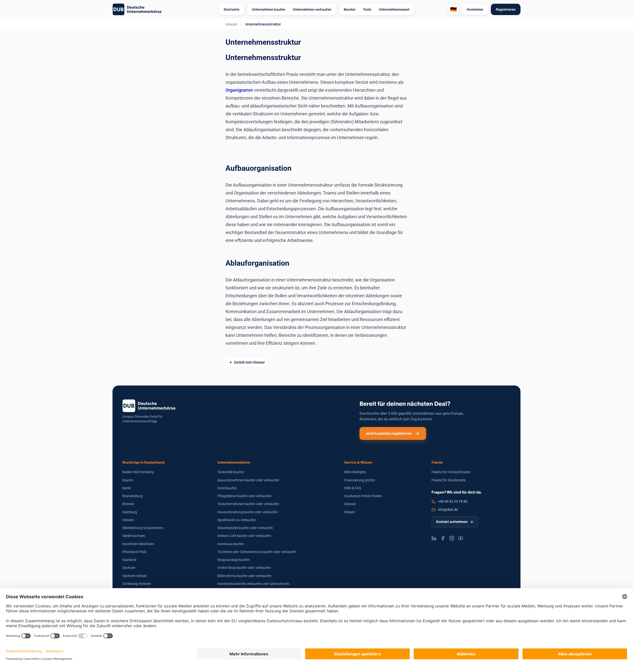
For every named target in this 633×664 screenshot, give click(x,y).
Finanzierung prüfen (359, 480)
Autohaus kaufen (230, 544)
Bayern (127, 480)
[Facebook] (442, 538)
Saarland (129, 560)
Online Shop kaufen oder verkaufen (244, 568)
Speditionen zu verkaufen (236, 520)
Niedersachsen (133, 536)
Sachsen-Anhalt (134, 576)
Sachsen (129, 568)
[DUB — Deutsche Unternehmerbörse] (164, 9)
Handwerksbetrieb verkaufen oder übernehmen (253, 584)
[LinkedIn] (433, 538)
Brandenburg (132, 496)
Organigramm (240, 90)
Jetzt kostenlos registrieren (388, 433)
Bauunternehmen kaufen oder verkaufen (248, 480)
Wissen (349, 512)
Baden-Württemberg (138, 472)
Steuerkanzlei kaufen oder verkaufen (245, 528)
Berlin (126, 488)
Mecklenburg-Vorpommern (142, 528)
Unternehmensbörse (233, 462)
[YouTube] (460, 538)
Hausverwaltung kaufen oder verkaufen (247, 512)
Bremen (128, 504)
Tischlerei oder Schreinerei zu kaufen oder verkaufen (256, 552)
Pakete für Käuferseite (448, 480)
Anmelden (475, 9)
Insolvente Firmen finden (363, 496)
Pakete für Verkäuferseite (450, 472)
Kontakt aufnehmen (452, 522)
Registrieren (506, 9)
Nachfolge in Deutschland (143, 462)
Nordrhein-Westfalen (138, 544)
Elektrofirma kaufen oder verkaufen (244, 576)
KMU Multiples (355, 472)
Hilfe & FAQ (352, 488)
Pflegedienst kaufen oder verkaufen (244, 496)
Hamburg (129, 512)
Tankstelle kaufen (230, 472)
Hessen (128, 520)
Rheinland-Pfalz (134, 552)
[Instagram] (451, 538)
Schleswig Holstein (136, 584)
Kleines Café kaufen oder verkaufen (244, 536)
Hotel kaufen (227, 488)
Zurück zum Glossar (249, 362)
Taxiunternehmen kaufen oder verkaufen (248, 504)
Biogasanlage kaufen (233, 560)
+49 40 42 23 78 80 (452, 501)
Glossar (231, 24)
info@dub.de (448, 510)
